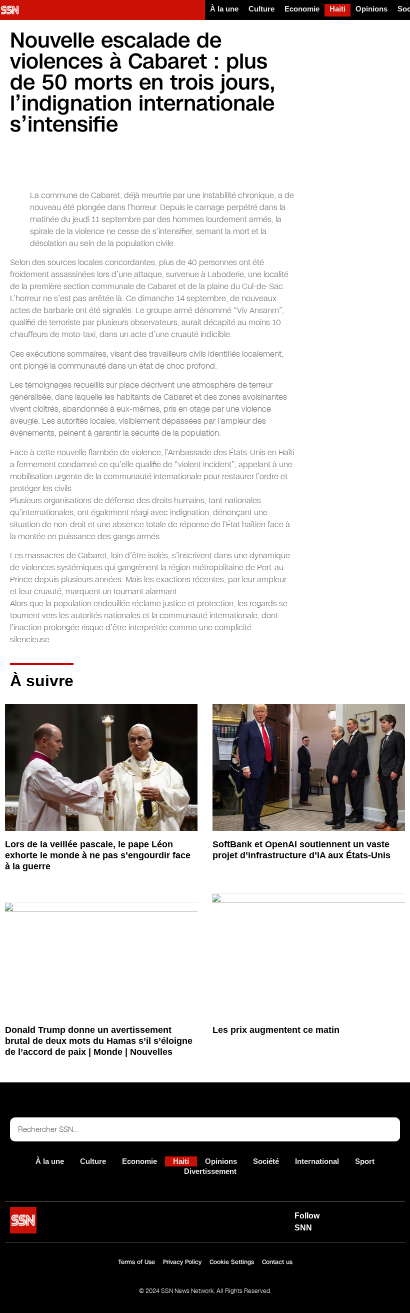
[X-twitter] (368, 1215)
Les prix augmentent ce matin (276, 1030)
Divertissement (210, 1171)
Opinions (372, 9)
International (317, 1161)
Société (266, 1161)
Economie (302, 9)
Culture (261, 9)
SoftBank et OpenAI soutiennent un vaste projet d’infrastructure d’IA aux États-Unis (301, 849)
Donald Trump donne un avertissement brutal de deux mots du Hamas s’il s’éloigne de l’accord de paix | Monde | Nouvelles (98, 1040)
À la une (224, 9)
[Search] (388, 1129)
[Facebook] (391, 1215)
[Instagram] (368, 1228)
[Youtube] (345, 1215)
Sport (364, 1161)
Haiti (338, 9)
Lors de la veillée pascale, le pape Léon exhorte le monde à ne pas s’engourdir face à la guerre (97, 855)
